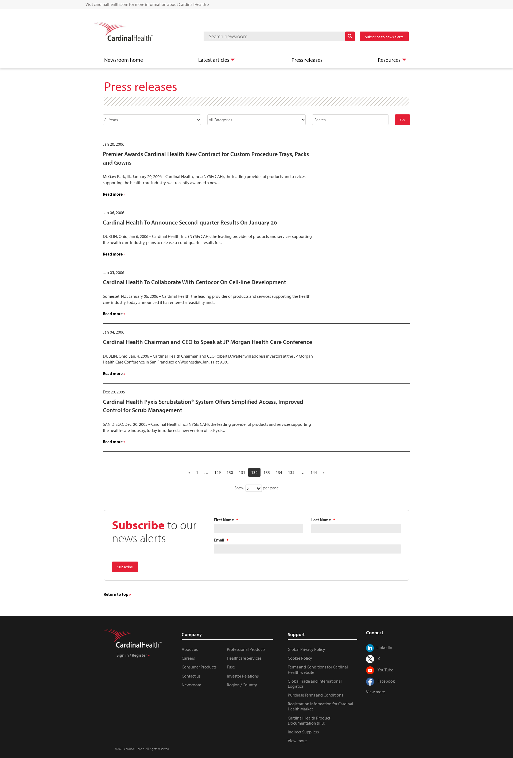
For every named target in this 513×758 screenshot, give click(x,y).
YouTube (385, 669)
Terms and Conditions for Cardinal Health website (318, 669)
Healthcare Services (244, 658)
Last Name (321, 519)
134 (279, 472)
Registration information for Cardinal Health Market (320, 706)
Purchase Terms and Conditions (315, 695)
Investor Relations (243, 676)
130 (230, 472)
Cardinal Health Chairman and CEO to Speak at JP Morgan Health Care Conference (207, 342)
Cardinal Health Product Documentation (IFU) (309, 720)
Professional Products (246, 649)
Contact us (191, 676)
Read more (114, 194)
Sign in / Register (131, 655)
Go (402, 119)
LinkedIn (384, 647)
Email (219, 540)
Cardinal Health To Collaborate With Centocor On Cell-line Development (194, 282)
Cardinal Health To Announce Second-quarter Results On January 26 (190, 222)
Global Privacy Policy (306, 649)
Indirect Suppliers (303, 731)
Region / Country (242, 684)
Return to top (116, 594)
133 (266, 472)
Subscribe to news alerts (384, 36)
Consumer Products (199, 667)
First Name (224, 519)
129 (217, 472)
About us (190, 649)
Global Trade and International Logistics (315, 683)
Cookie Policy (300, 658)
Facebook (386, 681)
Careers (188, 658)
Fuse (231, 667)
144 (313, 472)
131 (242, 472)
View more (297, 740)
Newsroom (191, 684)
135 (291, 472)
